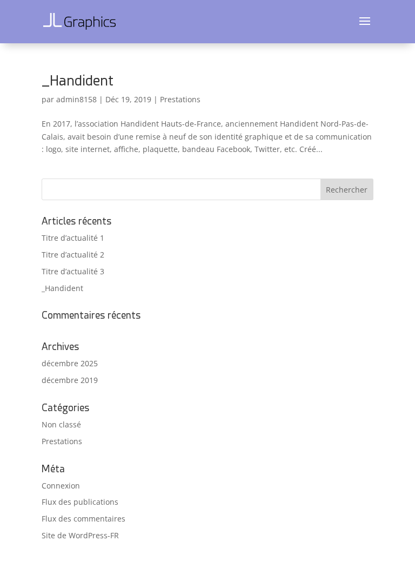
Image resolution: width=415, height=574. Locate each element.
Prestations (180, 99)
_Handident (77, 80)
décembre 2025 (70, 363)
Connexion (61, 485)
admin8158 (76, 99)
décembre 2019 (70, 380)
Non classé (61, 424)
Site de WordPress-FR (80, 535)
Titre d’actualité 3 (73, 271)
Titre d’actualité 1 (73, 238)
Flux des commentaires (83, 518)
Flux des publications (80, 502)
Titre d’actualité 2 (73, 254)
